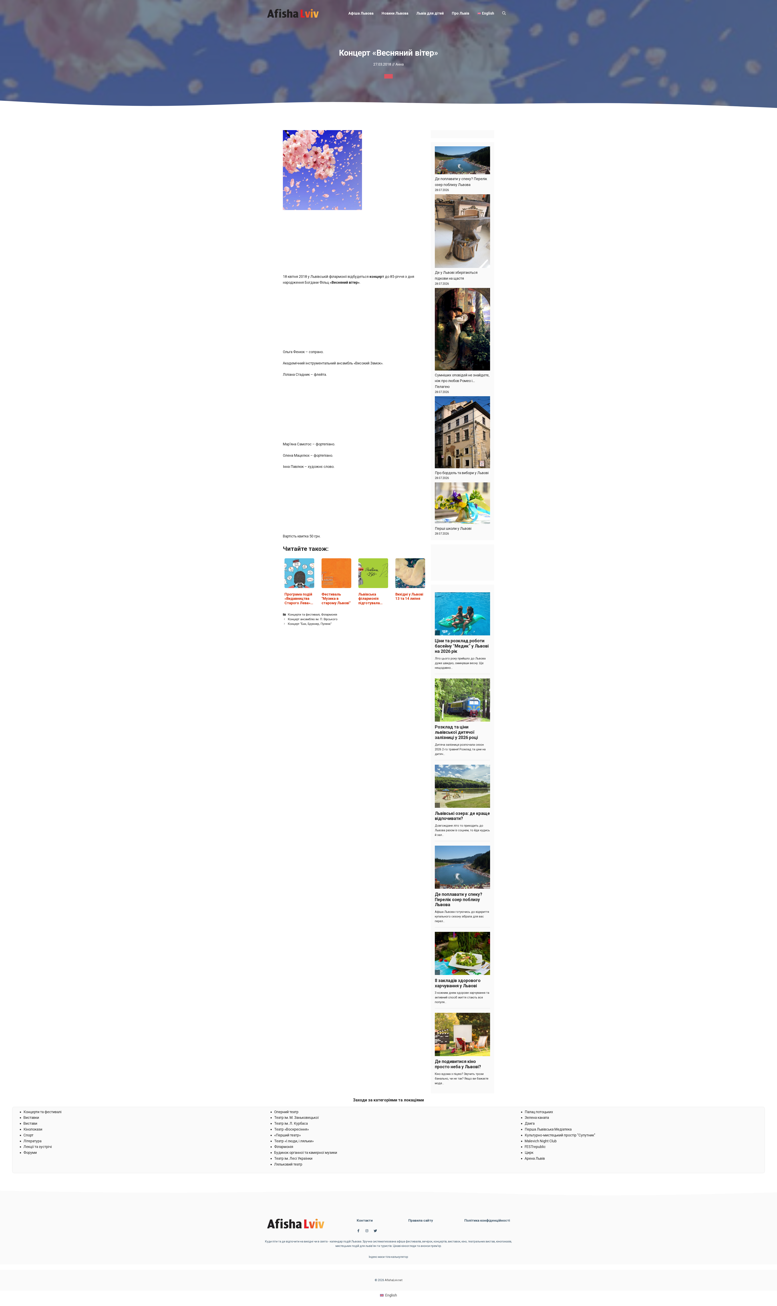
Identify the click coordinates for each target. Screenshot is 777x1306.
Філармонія (329, 614)
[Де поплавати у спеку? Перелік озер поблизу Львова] (462, 161)
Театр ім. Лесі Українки (293, 1158)
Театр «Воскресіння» (291, 1129)
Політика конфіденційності (487, 1220)
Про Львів (460, 13)
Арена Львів (535, 1158)
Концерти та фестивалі (304, 614)
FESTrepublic (535, 1147)
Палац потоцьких (539, 1112)
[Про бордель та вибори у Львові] (462, 433)
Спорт (28, 1135)
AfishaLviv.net (393, 1280)
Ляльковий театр (288, 1164)
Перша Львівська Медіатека (548, 1129)
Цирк (529, 1152)
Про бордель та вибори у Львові (462, 473)
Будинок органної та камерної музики (305, 1152)
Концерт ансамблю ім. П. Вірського (313, 619)
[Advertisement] (355, 244)
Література (32, 1141)
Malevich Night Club (541, 1141)
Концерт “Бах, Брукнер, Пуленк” (310, 624)
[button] (504, 13)
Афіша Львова (361, 13)
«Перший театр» (287, 1135)
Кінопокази (32, 1129)
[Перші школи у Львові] (462, 504)
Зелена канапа (537, 1117)
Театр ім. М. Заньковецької (296, 1117)
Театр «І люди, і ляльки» (294, 1141)
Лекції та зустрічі (37, 1147)
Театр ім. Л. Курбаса (291, 1123)
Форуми (30, 1152)
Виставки (31, 1117)
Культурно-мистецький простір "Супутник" (560, 1135)
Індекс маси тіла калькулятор (388, 1256)
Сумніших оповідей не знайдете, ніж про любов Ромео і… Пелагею (462, 381)
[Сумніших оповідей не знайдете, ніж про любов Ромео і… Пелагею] (462, 330)
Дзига (530, 1123)
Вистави (30, 1123)
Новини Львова (395, 13)
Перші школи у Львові (453, 528)
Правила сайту (420, 1220)
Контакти (365, 1220)
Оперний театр (286, 1112)
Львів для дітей (430, 13)
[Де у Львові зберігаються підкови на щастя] (462, 232)
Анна (400, 64)
